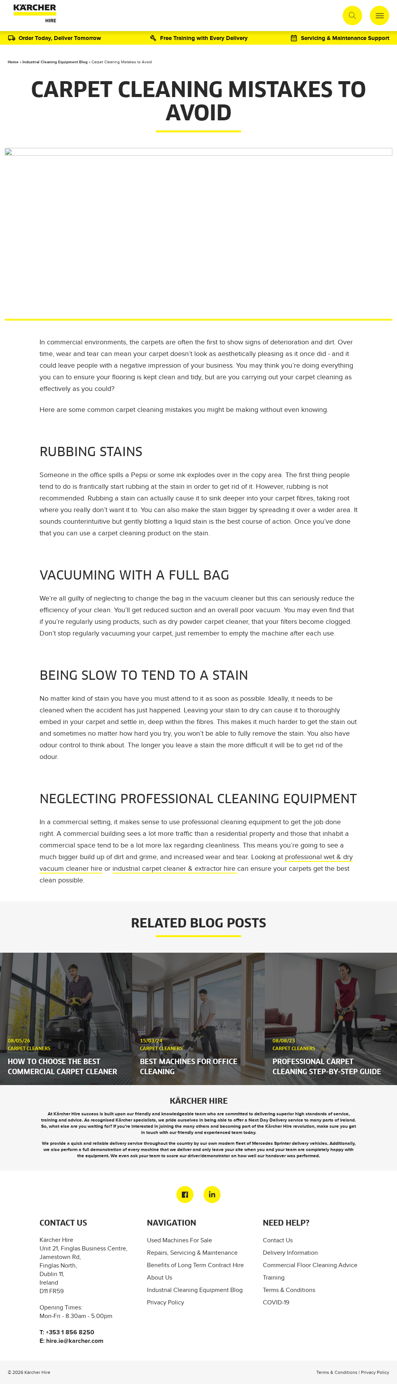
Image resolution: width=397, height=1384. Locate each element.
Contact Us (278, 1240)
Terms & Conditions (289, 1290)
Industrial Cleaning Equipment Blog (55, 62)
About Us (159, 1277)
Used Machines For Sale (179, 1240)
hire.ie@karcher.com (75, 1340)
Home (13, 62)
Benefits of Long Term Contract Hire (195, 1265)
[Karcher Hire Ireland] (33, 15)
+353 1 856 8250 (70, 1332)
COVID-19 (276, 1302)
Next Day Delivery (268, 1120)
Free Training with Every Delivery (204, 38)
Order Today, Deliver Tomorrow (60, 38)
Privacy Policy (165, 1302)
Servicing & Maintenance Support (345, 38)
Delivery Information (290, 1252)
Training (274, 1277)
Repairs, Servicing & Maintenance (192, 1252)
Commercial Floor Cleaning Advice (310, 1265)
